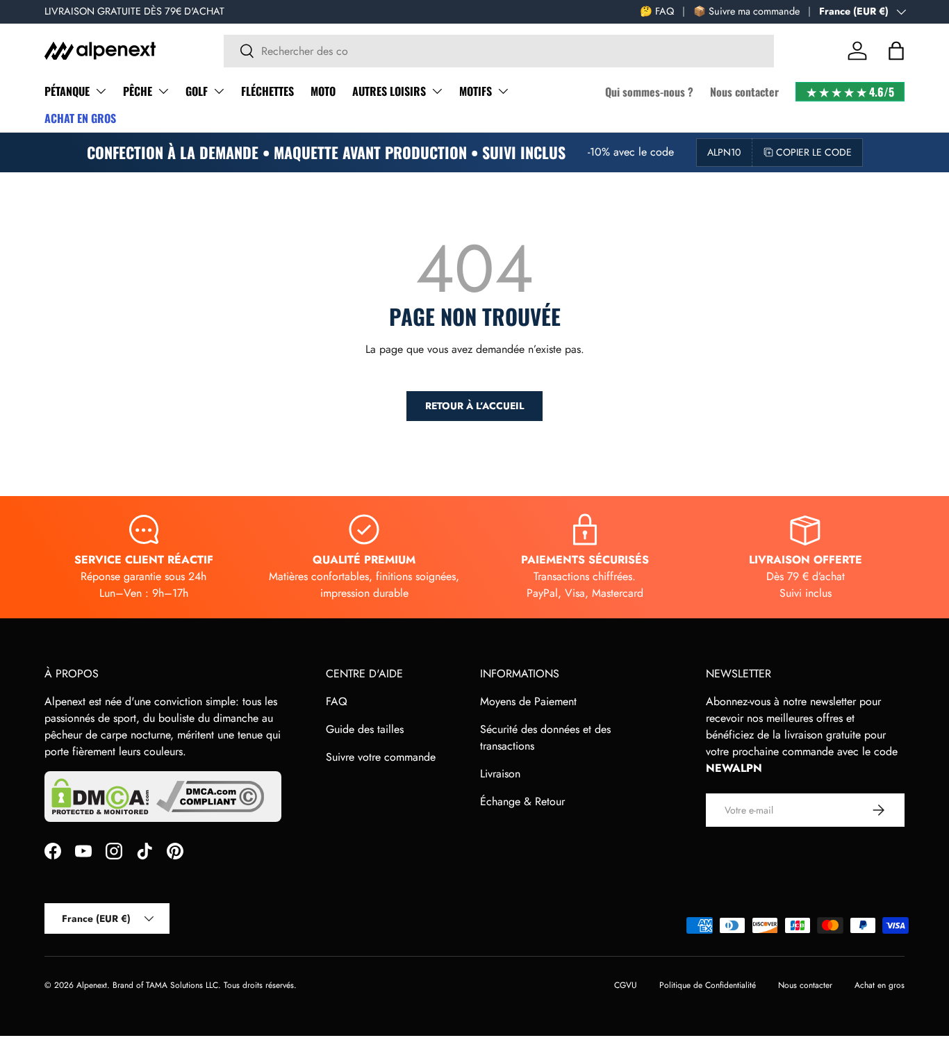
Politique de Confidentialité (707, 985)
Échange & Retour (522, 801)
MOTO (323, 91)
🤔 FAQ (657, 11)
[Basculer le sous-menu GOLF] (219, 91)
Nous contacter (744, 91)
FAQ (336, 701)
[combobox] (498, 51)
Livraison (500, 774)
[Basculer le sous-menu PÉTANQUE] (100, 91)
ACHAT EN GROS (80, 118)
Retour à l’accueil (474, 406)
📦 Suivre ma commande (746, 11)
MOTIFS (475, 91)
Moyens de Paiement (528, 701)
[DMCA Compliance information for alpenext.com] (210, 796)
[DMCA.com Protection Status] (100, 796)
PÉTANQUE (67, 91)
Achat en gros (880, 985)
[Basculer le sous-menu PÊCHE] (163, 91)
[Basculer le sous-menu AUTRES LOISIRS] (437, 91)
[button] (896, 50)
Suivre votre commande (381, 757)
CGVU (625, 985)
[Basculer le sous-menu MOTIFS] (503, 91)
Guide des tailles (365, 729)
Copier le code (814, 152)
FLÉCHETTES (267, 91)
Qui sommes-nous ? (649, 91)
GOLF (196, 91)
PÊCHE (137, 91)
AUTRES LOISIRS (389, 91)
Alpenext (91, 985)
